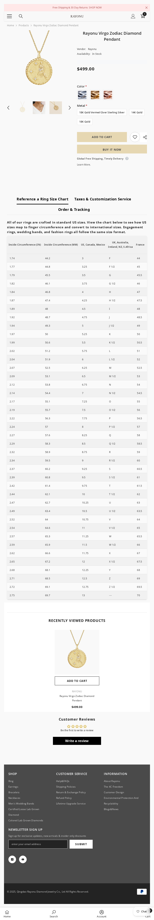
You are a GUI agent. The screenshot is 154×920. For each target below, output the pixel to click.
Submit (81, 844)
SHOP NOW (95, 7)
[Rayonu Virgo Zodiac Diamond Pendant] (77, 652)
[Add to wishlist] (135, 137)
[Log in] (133, 16)
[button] (8, 108)
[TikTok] (12, 859)
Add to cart (102, 137)
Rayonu (92, 49)
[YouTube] (23, 859)
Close (146, 7)
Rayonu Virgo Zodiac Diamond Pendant (77, 698)
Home (10, 25)
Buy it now (112, 149)
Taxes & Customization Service (102, 199)
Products (24, 25)
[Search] (20, 16)
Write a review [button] (77, 741)
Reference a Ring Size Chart (42, 199)
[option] (39, 62)
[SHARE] (143, 137)
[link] (53, 913)
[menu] (9, 16)
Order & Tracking (74, 209)
